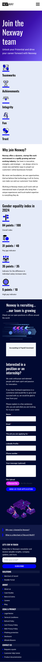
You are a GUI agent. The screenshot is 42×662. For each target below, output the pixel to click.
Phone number (12, 453)
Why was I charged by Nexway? (17, 530)
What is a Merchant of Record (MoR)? (20, 535)
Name (9, 414)
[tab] (21, 348)
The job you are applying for (17, 434)
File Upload (10, 480)
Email (9, 424)
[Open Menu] (38, 4)
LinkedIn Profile (13, 444)
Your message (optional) (15, 463)
